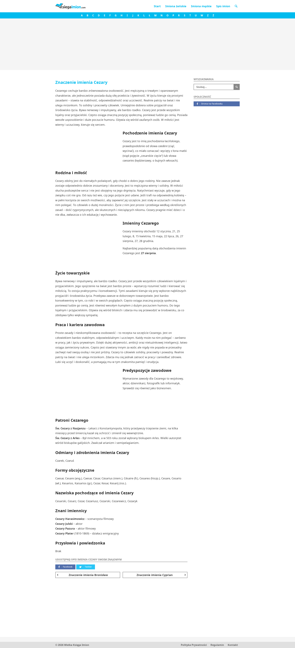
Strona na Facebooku (212, 103)
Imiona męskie (201, 6)
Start (157, 6)
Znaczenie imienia (88, 575)
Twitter (88, 566)
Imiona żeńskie (175, 6)
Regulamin (217, 645)
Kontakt (233, 645)
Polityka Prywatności (194, 645)
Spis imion (223, 6)
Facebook (67, 566)
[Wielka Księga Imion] (70, 6)
